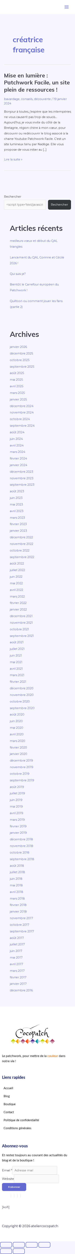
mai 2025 (16, 379)
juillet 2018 (17, 872)
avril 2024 (17, 445)
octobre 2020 (20, 701)
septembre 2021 (22, 636)
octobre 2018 (19, 852)
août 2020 (17, 714)
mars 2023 (17, 517)
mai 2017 (16, 957)
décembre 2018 (21, 839)
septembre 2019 (22, 780)
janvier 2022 (18, 609)
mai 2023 (16, 504)
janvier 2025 (18, 399)
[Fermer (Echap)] (44, 1245)
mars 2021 (17, 675)
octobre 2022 (19, 550)
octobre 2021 (19, 629)
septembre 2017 (22, 931)
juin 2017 (16, 951)
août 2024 (17, 432)
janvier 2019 (18, 833)
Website (8, 1179)
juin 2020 (16, 721)
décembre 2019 (21, 760)
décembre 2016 (21, 990)
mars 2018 (17, 898)
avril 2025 (16, 386)
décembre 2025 (21, 353)
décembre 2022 (21, 537)
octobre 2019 (19, 774)
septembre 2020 (22, 708)
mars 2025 (17, 393)
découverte (42, 99)
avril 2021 (16, 669)
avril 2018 (16, 892)
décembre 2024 (21, 406)
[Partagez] (32, 1245)
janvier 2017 (18, 984)
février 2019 (18, 826)
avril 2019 (16, 813)
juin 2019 (16, 800)
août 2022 (17, 563)
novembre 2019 (21, 767)
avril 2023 (16, 511)
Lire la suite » (13, 159)
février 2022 (18, 603)
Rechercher (12, 196)
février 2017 (18, 977)
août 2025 (17, 373)
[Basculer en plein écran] (19, 1245)
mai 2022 (16, 583)
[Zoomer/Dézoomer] (6, 1245)
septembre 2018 (22, 859)
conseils (27, 99)
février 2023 (18, 524)
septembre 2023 (22, 484)
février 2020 (18, 747)
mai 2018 (16, 885)
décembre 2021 (21, 616)
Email (7, 1170)
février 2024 (18, 458)
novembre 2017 (21, 918)
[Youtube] (17, 1196)
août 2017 (17, 938)
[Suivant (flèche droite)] (19, 1251)
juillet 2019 (17, 793)
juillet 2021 (17, 649)
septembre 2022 (22, 557)
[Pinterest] (20, 1196)
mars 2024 (17, 452)
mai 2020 (16, 728)
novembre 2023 (21, 478)
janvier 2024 (18, 465)
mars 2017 (17, 971)
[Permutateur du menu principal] (66, 7)
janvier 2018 (18, 911)
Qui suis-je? (18, 274)
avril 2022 (16, 590)
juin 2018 (16, 879)
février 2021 (18, 682)
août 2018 (17, 866)
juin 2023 (16, 498)
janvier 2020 (18, 754)
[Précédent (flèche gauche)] (6, 1251)
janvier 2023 (18, 530)
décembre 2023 (21, 471)
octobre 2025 (20, 360)
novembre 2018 (21, 846)
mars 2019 (17, 820)
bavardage (12, 99)
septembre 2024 (22, 425)
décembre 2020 (21, 688)
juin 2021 (16, 655)
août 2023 (17, 491)
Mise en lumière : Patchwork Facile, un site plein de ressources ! (37, 82)
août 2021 (17, 642)
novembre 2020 (22, 695)
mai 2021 (16, 662)
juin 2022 (16, 576)
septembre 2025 (22, 366)
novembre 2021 (21, 622)
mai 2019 (16, 806)
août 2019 (17, 787)
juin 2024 (16, 439)
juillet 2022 (17, 570)
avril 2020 (17, 734)
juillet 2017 (17, 944)
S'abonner (14, 1186)
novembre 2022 (21, 544)
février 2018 (18, 905)
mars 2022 (17, 596)
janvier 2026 (18, 347)
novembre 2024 (22, 412)
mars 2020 (17, 741)
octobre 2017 (19, 925)
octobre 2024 (20, 419)
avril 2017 (16, 964)
